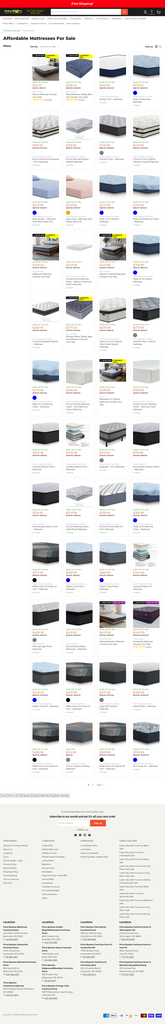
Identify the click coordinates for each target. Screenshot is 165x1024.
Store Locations (73, 23)
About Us (7, 849)
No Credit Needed (56, 23)
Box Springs (62, 795)
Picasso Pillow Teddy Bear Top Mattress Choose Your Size (79, 339)
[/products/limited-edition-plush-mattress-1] (45, 435)
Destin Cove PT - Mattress (45, 706)
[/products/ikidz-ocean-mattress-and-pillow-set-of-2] (45, 187)
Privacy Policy (9, 864)
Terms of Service (11, 879)
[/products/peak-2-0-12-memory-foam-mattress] (146, 495)
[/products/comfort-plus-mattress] (113, 127)
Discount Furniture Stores (15, 845)
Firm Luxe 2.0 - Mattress (145, 766)
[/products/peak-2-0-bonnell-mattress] (146, 67)
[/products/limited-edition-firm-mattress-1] (79, 435)
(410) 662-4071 (12, 974)
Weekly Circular (38, 19)
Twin (3, 795)
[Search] (124, 12)
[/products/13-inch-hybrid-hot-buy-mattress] (79, 734)
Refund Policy (9, 868)
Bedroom (88, 19)
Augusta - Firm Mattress (112, 467)
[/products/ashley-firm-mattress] (113, 67)
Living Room (75, 19)
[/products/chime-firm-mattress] (45, 127)
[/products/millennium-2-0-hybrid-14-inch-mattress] (113, 734)
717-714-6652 (128, 957)
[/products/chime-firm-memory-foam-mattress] (79, 372)
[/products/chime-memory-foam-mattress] (146, 372)
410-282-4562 (50, 960)
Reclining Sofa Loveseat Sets (94, 857)
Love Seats (86, 849)
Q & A (6, 857)
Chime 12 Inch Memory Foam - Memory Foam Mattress (145, 407)
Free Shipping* (10, 875)
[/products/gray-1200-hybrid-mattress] (113, 674)
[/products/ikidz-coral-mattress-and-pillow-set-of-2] (79, 187)
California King (46, 795)
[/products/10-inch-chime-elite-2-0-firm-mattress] (113, 495)
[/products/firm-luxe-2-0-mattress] (146, 734)
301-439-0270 (89, 974)
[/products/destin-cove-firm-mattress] (79, 554)
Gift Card (7, 883)
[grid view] (156, 46)
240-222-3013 (12, 995)
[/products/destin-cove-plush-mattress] (113, 554)
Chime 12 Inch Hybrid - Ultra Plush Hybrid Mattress (111, 344)
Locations (7, 853)
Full (19, 795)
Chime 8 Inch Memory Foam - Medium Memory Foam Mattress (79, 282)
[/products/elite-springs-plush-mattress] (45, 614)
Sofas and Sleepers (89, 853)
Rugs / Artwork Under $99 (135, 19)
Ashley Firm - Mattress (111, 99)
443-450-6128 (50, 998)
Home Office (8, 23)
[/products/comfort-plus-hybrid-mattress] (146, 310)
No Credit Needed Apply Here (35, 12)
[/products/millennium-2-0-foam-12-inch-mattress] (45, 554)
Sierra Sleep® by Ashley (109, 97)
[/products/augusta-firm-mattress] (113, 435)
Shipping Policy (10, 872)
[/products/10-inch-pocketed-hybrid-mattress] (45, 310)
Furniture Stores (11, 31)
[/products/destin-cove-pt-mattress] (45, 674)
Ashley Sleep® (139, 464)
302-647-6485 (128, 939)
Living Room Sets (89, 845)
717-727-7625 (128, 974)
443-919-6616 (12, 939)
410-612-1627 (50, 980)
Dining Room (102, 19)
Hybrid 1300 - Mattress (144, 706)
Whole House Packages (57, 19)
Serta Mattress (105, 639)
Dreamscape (37, 271)
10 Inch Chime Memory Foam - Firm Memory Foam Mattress (78, 407)
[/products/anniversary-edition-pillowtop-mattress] (79, 614)
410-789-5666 (89, 939)
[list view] (160, 46)
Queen (26, 795)
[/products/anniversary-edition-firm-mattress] (45, 495)
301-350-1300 (12, 957)
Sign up (98, 823)
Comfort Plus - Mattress (112, 159)
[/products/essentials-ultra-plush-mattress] (79, 495)
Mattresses (116, 19)
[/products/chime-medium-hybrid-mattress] (146, 127)
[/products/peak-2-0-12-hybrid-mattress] (146, 247)
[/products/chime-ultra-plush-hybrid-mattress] (113, 310)
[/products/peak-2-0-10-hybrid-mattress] (113, 187)
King (34, 795)
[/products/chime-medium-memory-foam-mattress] (79, 247)
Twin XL (11, 795)
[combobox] (86, 12)
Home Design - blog (12, 860)
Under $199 (7, 19)
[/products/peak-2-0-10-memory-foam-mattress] (45, 372)
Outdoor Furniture (38, 23)
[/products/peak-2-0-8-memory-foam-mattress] (146, 187)
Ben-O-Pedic (37, 92)
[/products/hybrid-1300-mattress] (146, 674)
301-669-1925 (89, 957)
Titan (102, 397)
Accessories (22, 23)
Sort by (34, 47)
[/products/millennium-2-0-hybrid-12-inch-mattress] (45, 734)
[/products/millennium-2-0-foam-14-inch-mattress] (79, 674)
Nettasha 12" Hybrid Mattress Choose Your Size (111, 402)
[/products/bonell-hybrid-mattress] (79, 127)
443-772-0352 (50, 942)
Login (44, 898)
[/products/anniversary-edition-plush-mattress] (146, 435)
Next (99, 785)
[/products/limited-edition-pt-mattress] (146, 554)
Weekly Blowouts (22, 19)
